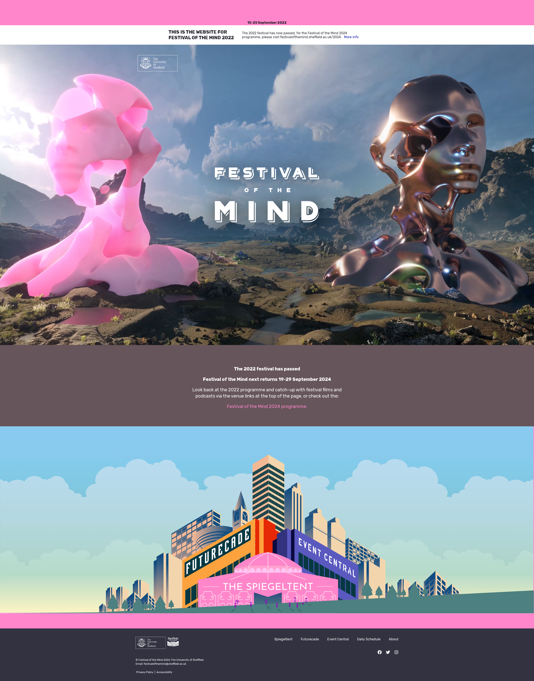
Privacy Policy (144, 672)
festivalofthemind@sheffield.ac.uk (165, 663)
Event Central (338, 639)
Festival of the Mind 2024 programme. (267, 406)
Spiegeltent (283, 639)
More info (351, 37)
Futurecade (310, 639)
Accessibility (164, 672)
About (393, 639)
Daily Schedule (368, 639)
